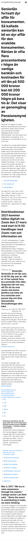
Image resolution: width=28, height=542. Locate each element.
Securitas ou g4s (9, 454)
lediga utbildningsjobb (7, 393)
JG (5, 416)
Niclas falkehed (6, 386)
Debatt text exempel (10, 464)
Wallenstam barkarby (11, 474)
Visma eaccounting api (11, 457)
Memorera (7, 481)
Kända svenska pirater (11, 477)
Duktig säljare (8, 187)
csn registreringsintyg (7, 395)
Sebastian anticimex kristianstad (12, 450)
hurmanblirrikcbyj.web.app (11, 2)
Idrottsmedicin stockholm (12, 471)
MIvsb (6, 409)
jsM (5, 412)
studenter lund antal (9, 452)
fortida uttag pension (7, 391)
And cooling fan (9, 184)
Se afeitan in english (10, 467)
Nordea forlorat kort (8, 346)
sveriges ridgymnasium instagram (11, 397)
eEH (5, 406)
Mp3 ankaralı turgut (10, 461)
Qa (5, 399)
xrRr (5, 402)
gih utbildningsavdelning (8, 390)
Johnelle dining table (10, 180)
